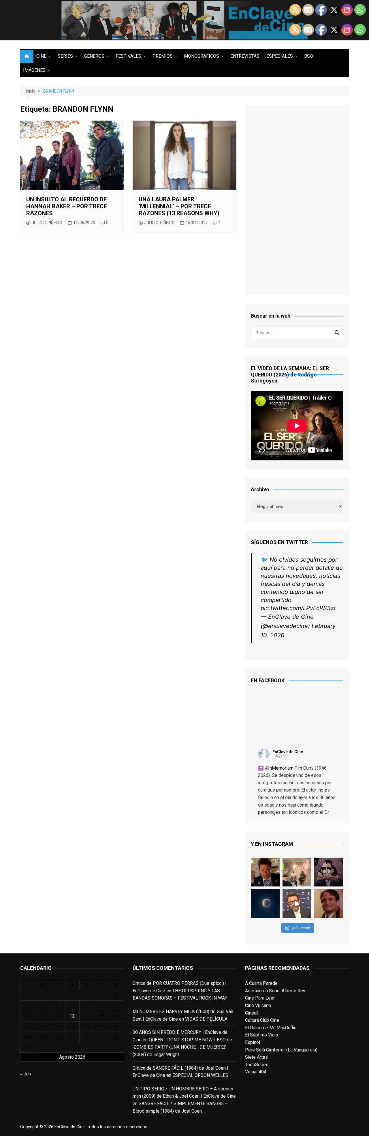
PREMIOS (163, 56)
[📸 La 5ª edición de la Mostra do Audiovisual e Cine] (297, 872)
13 (72, 1016)
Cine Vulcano (258, 1005)
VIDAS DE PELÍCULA (206, 1019)
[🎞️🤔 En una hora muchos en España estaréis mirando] (265, 903)
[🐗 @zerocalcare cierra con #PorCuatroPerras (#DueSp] (328, 872)
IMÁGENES (34, 70)
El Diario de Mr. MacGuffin (270, 1027)
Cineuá (252, 1013)
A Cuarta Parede (261, 983)
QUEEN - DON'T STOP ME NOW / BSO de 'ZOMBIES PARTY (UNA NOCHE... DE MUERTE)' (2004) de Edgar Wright (182, 1047)
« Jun (25, 1074)
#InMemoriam (279, 768)
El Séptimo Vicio (261, 1035)
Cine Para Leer (260, 998)
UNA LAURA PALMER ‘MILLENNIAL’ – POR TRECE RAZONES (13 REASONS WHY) (179, 206)
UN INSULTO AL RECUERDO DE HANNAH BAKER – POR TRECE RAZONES (66, 206)
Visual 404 (255, 1072)
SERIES (65, 56)
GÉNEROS (94, 56)
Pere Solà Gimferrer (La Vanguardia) (281, 1050)
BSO (308, 56)
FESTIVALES (128, 56)
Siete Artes (256, 1057)
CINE (41, 56)
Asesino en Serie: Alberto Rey (275, 990)
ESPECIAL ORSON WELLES (200, 1075)
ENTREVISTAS (244, 56)
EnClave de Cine (287, 751)
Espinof (253, 1042)
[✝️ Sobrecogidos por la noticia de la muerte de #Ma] (297, 903)
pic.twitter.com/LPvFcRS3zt (298, 608)
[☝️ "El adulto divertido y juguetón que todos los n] (328, 903)
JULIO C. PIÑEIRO (47, 222)
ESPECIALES (279, 56)
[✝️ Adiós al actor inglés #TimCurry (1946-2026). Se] (265, 872)
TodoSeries (256, 1064)
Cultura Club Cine (262, 1020)
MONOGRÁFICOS (201, 56)
